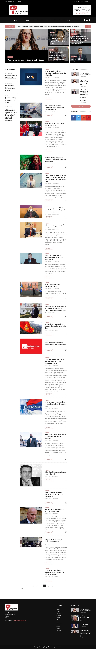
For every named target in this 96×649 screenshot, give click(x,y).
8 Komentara (55, 513)
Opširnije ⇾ (49, 98)
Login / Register (85, 1)
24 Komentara (10, 95)
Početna (14, 20)
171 (40, 586)
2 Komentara (55, 476)
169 (33, 586)
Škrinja (69, 20)
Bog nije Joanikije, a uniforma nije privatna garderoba (11, 77)
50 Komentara (56, 183)
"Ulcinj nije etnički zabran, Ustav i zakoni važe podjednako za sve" (85, 633)
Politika (21, 20)
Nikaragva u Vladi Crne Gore (57, 43)
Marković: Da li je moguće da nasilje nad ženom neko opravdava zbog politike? (55, 160)
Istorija (49, 20)
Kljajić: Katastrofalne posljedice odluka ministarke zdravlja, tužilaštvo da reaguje (55, 361)
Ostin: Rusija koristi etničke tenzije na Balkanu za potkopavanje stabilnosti (55, 436)
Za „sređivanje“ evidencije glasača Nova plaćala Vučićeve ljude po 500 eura (56, 404)
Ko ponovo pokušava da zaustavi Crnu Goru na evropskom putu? (85, 82)
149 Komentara (56, 544)
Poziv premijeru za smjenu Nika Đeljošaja (26, 60)
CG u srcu (58, 615)
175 (55, 586)
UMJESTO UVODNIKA (82, 10)
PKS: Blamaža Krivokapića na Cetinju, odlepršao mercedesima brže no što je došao (55, 572)
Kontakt (19, 1)
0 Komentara (56, 77)
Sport (54, 20)
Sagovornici (61, 20)
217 (22, 588)
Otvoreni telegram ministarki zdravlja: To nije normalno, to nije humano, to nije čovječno (55, 210)
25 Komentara (9, 83)
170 (37, 586)
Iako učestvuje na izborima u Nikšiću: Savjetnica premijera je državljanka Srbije (54, 108)
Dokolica (81, 20)
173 (48, 586)
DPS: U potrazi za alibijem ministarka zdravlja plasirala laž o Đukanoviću (55, 73)
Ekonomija (36, 20)
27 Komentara (9, 73)
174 (52, 586)
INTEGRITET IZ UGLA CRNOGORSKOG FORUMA (10, 88)
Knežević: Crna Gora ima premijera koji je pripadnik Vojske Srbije (11, 100)
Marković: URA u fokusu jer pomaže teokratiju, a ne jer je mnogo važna (54, 494)
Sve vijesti (81, 106)
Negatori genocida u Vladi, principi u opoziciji (79, 60)
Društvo (28, 20)
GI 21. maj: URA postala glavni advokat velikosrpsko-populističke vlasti (55, 326)
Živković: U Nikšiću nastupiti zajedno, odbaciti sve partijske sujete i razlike (54, 257)
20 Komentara (10, 106)
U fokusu (74, 20)
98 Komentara (56, 229)
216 (62, 586)
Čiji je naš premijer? (85, 624)
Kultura (43, 20)
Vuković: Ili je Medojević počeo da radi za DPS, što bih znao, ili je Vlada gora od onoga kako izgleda (55, 308)
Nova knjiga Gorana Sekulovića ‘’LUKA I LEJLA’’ (85, 617)
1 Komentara (55, 408)
